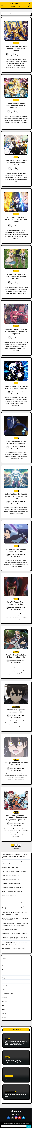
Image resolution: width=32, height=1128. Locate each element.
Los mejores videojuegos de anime (12, 891)
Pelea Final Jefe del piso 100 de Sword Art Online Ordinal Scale (16, 496)
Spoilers (4, 1001)
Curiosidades (16, 706)
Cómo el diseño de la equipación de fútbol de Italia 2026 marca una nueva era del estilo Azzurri (15, 856)
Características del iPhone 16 (10, 875)
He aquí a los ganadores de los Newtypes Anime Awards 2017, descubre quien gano (16, 818)
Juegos (4, 978)
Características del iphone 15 (10, 895)
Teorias (16, 759)
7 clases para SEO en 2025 (9, 929)
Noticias (16, 43)
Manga (4, 982)
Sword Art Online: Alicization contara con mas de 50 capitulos (16, 48)
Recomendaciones (7, 993)
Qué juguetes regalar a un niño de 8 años (14, 871)
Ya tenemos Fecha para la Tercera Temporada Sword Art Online (16, 219)
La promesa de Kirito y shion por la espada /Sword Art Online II (16, 162)
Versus (4, 1013)
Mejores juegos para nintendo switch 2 (13, 903)
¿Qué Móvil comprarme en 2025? (11, 883)
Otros (16, 383)
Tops (3, 1009)
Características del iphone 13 (10, 899)
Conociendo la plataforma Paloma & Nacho (14, 933)
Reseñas (16, 326)
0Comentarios (17, 56)
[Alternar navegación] (2, 5)
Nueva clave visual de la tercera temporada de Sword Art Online (16, 276)
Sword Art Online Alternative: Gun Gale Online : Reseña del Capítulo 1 (16, 331)
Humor (4, 974)
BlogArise (24, 1123)
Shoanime (14, 3)
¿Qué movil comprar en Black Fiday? (12, 887)
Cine (3, 966)
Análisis (4, 958)
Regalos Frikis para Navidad (10, 867)
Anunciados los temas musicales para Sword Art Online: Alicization (16, 105)
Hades (10, 54)
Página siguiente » (16, 848)
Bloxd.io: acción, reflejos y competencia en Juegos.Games (15, 1061)
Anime (4, 962)
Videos (16, 157)
